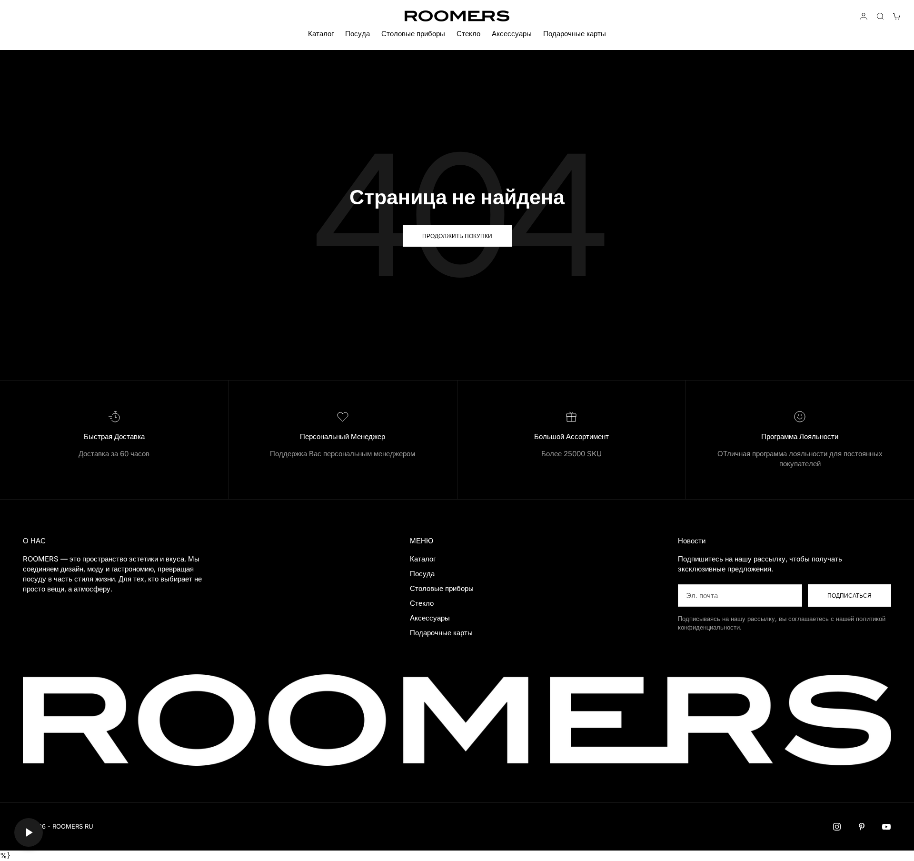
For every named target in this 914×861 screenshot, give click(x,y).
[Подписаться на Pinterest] (861, 826)
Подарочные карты (574, 33)
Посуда (357, 33)
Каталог (321, 33)
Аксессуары (512, 33)
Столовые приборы (413, 33)
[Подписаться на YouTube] (886, 826)
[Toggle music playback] (28, 832)
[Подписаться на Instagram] (837, 826)
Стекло (468, 33)
